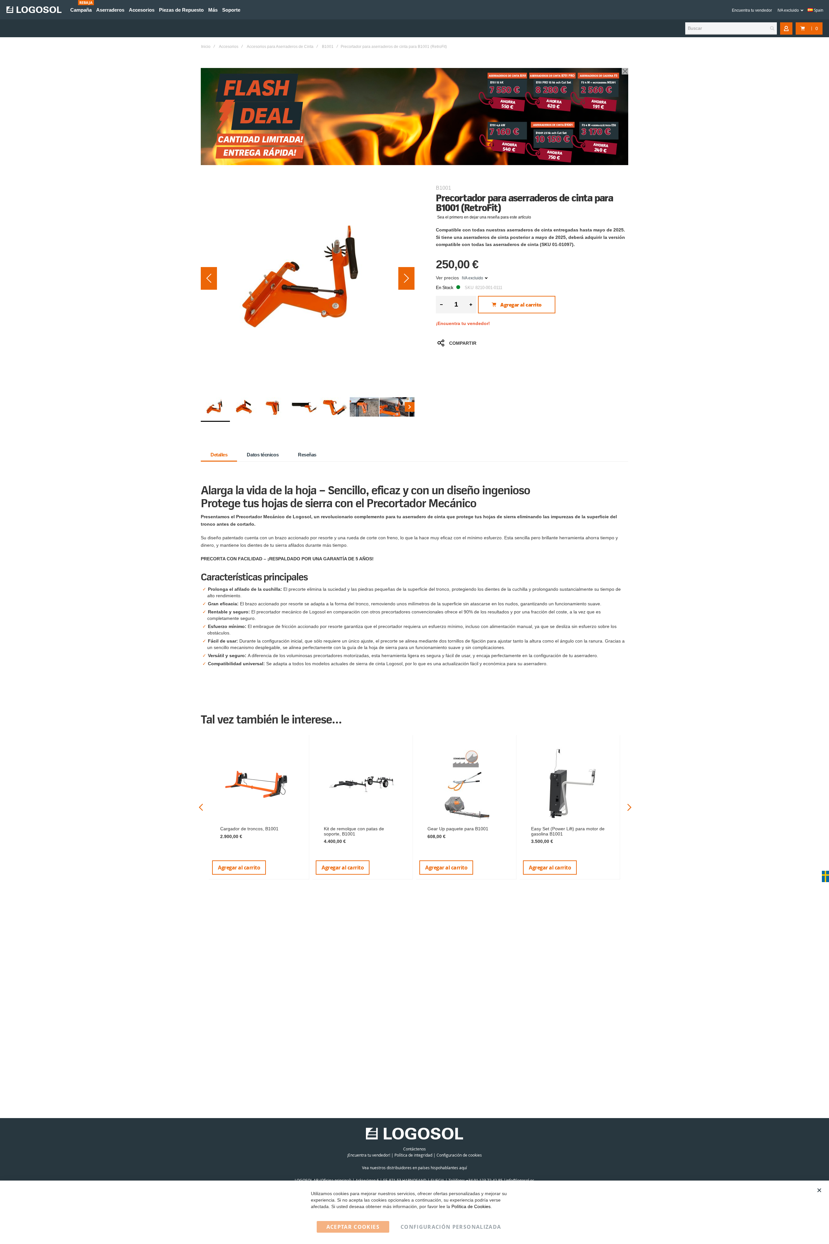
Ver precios (447, 277)
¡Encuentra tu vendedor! (463, 323)
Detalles (218, 454)
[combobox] (731, 28)
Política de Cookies (471, 1206)
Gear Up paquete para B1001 (457, 828)
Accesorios (228, 46)
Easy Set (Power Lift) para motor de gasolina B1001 (568, 831)
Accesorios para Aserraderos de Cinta (280, 46)
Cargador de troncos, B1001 (249, 828)
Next (629, 807)
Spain (818, 10)
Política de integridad (413, 1155)
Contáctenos (414, 1148)
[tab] (219, 455)
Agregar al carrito (239, 867)
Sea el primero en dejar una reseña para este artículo (484, 217)
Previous (201, 807)
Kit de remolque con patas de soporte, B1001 (354, 831)
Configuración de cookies (459, 1155)
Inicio (205, 46)
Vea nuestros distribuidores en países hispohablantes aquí (414, 1167)
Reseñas (307, 454)
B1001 (328, 46)
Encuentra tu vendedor (752, 10)
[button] (209, 278)
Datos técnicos (262, 454)
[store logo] (34, 9)
